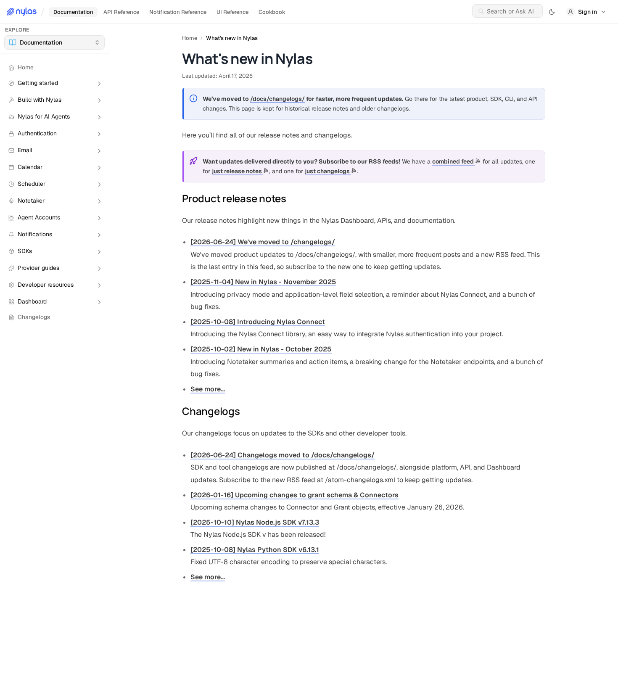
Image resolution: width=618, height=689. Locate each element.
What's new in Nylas (232, 38)
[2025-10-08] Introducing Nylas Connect (257, 321)
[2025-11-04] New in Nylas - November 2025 (263, 281)
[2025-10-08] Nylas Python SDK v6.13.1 (254, 549)
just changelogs (328, 171)
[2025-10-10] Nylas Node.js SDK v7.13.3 (254, 522)
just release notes (237, 171)
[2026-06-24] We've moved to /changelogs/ (262, 242)
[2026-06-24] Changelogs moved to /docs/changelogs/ (282, 455)
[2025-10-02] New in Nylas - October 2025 (261, 349)
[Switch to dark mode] (552, 11)
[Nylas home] (22, 12)
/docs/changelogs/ (277, 99)
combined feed (453, 161)
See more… (207, 389)
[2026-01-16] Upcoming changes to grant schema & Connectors (294, 495)
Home (189, 38)
